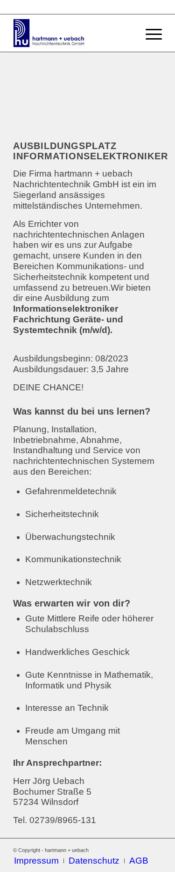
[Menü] (149, 33)
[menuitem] (36, 860)
